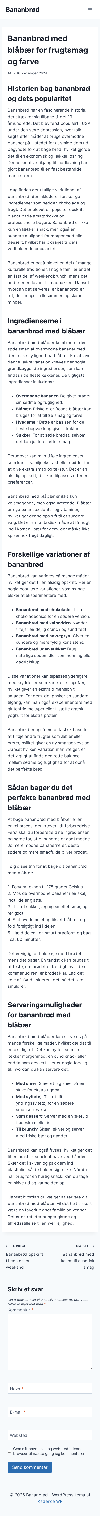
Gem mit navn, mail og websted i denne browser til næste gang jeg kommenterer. (49, 1451)
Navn (17, 1388)
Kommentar (20, 1309)
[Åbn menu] (89, 9)
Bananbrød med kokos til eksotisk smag (77, 1257)
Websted (18, 1435)
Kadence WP (50, 1501)
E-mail (18, 1412)
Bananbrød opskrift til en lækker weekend (24, 1257)
